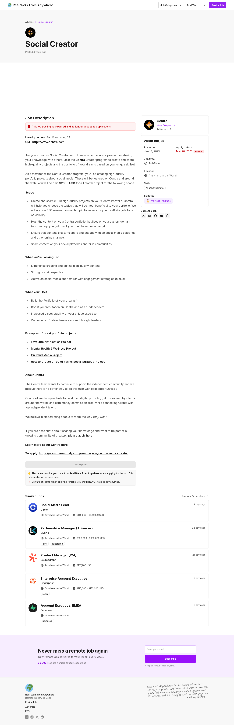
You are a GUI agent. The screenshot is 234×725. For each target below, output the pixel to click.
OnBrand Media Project (46, 355)
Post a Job (218, 5)
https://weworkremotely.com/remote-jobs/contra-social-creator (83, 453)
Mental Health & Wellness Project (53, 348)
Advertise (30, 706)
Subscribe (170, 658)
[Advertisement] (117, 86)
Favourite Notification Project (51, 342)
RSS (27, 711)
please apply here (80, 435)
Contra (80, 159)
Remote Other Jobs (194, 496)
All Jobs (29, 22)
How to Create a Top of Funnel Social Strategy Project (68, 361)
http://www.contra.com (48, 142)
